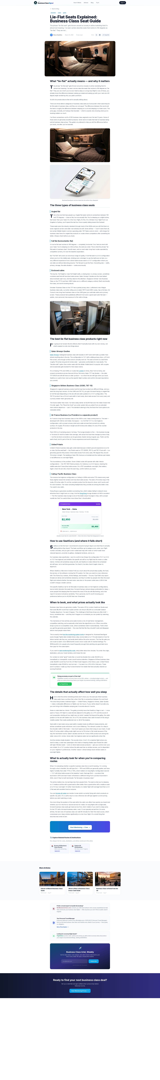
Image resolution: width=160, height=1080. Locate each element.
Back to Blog (55, 8)
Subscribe (94, 961)
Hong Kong (83, 493)
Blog (92, 2)
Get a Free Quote (62, 927)
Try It (97, 2)
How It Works (77, 2)
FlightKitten (60, 935)
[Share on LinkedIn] (99, 35)
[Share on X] (96, 35)
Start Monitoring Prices (79, 991)
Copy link (106, 35)
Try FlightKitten (63, 684)
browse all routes (61, 793)
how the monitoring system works (73, 634)
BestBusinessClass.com (64, 907)
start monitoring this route (67, 650)
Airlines (86, 2)
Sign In (123, 2)
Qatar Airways (54, 355)
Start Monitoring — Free (79, 827)
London (81, 371)
